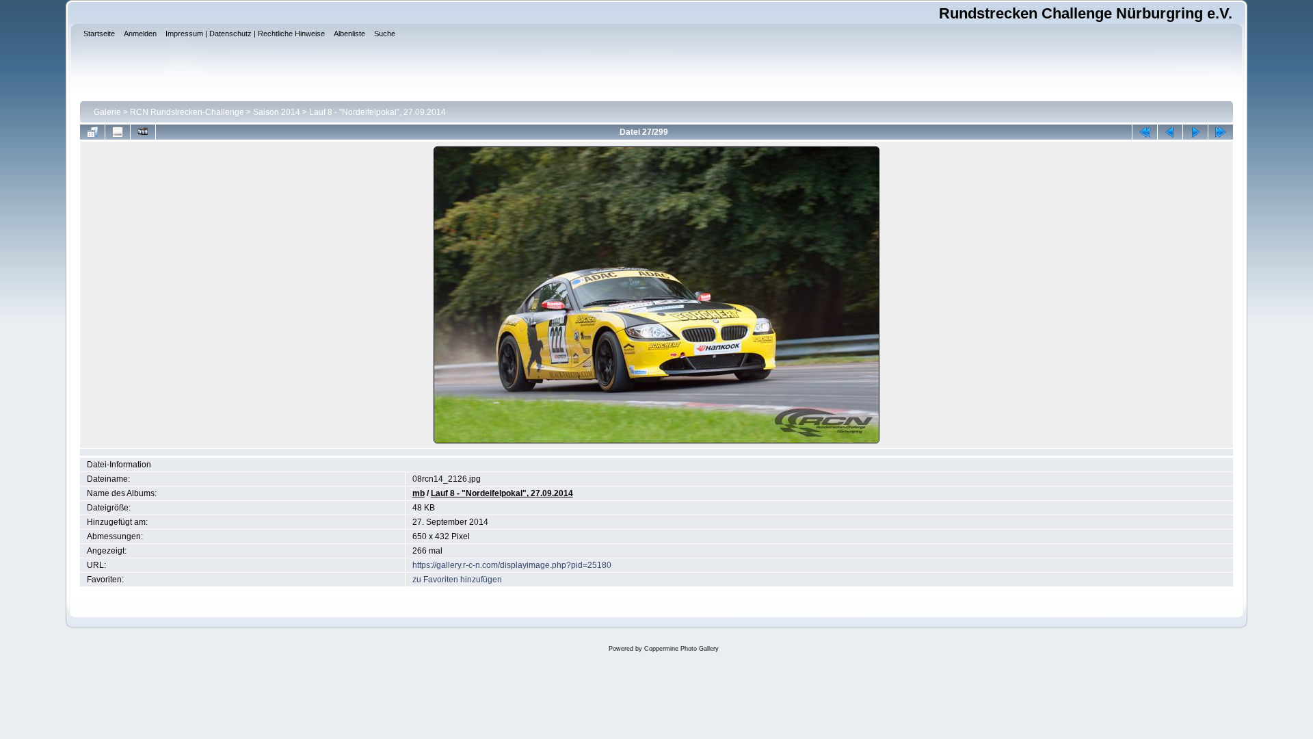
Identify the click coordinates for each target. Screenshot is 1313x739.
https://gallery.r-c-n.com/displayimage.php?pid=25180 (511, 565)
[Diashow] (143, 132)
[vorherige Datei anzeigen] (1170, 132)
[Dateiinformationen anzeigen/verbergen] (117, 132)
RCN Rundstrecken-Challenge (187, 112)
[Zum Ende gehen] (1220, 132)
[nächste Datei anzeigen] (1195, 132)
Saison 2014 (276, 112)
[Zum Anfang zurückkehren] (1144, 132)
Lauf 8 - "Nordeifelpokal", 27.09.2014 (377, 112)
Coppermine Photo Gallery (681, 648)
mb (418, 493)
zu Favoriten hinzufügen (457, 579)
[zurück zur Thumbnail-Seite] (92, 132)
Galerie (107, 112)
